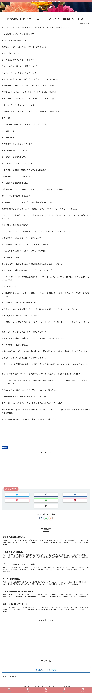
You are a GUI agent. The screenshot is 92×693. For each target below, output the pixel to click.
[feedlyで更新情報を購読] (46, 518)
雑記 (5, 447)
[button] (85, 390)
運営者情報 (66, 686)
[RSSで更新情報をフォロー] (51, 518)
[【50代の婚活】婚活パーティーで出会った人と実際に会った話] (75, 495)
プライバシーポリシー (47, 686)
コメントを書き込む (47, 670)
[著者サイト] (41, 518)
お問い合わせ (28, 686)
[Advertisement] (46, 470)
